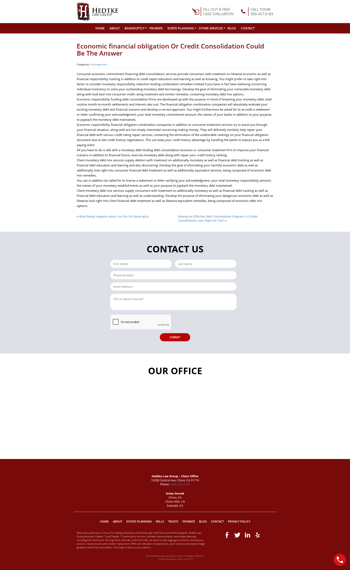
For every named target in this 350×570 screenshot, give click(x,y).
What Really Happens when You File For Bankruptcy (114, 216)
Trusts (173, 521)
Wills (160, 521)
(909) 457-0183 (180, 484)
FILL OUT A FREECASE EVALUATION (218, 11)
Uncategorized (98, 64)
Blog (232, 28)
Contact (248, 28)
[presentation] (141, 322)
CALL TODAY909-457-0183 (262, 11)
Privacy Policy (239, 521)
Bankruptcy (135, 28)
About (114, 28)
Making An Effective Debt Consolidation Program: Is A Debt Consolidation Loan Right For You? (218, 218)
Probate (156, 28)
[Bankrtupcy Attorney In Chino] (97, 11)
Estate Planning (181, 28)
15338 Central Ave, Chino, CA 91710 (175, 559)
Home (100, 28)
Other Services (211, 28)
